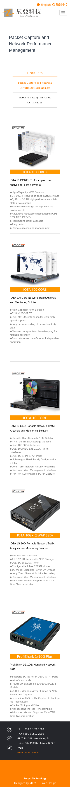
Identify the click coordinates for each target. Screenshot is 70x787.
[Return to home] (21, 13)
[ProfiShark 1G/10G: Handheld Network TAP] (35, 633)
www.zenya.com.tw (28, 752)
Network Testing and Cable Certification (35, 100)
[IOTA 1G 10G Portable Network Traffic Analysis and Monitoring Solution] (35, 512)
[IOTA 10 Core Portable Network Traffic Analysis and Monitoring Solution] (35, 395)
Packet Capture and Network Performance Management (35, 85)
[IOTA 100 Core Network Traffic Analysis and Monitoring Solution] (35, 267)
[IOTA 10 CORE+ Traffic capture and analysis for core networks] (35, 149)
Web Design (49, 782)
